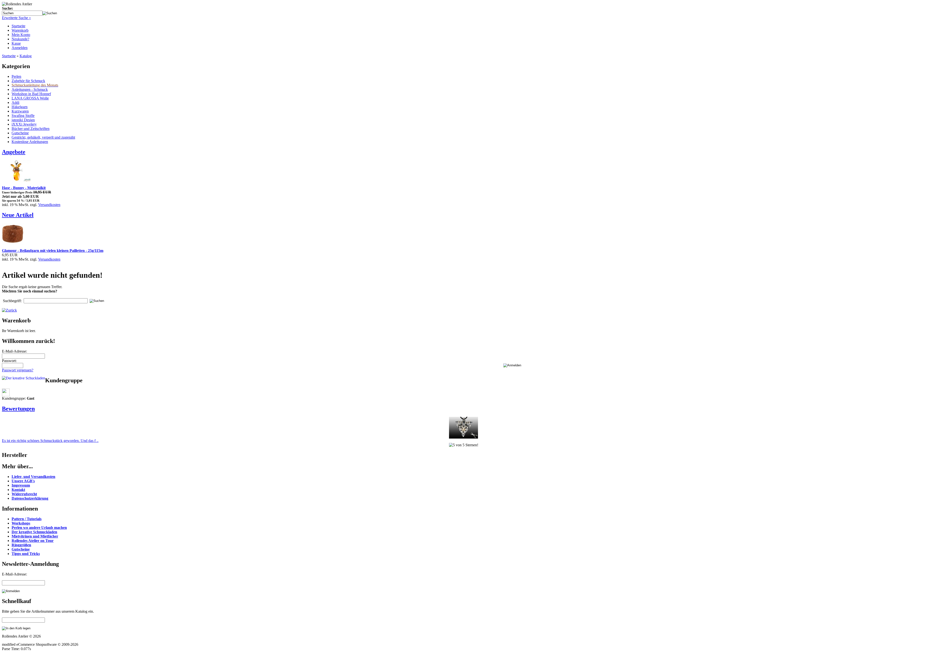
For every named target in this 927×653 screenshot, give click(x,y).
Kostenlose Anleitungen (30, 142)
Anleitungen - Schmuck (30, 89)
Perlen (16, 76)
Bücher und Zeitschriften (30, 129)
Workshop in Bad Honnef (31, 94)
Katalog (26, 56)
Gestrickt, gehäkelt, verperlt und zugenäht (43, 137)
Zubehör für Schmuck (28, 81)
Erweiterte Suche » (16, 18)
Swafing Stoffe (23, 116)
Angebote (13, 152)
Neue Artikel (18, 215)
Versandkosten (49, 205)
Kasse (16, 43)
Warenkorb (20, 30)
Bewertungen (18, 408)
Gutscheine (20, 133)
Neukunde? (20, 39)
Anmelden (20, 48)
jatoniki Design (23, 120)
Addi (15, 102)
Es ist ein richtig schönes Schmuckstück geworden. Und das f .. (50, 441)
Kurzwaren (20, 111)
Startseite (18, 26)
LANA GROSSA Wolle (30, 98)
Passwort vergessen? (17, 370)
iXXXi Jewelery (24, 124)
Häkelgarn (20, 107)
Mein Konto (21, 35)
